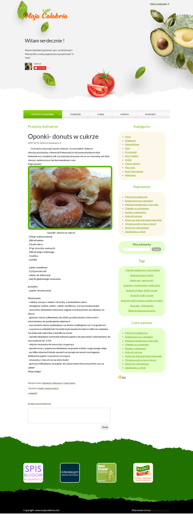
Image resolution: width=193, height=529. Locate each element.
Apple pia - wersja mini (141, 280)
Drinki (128, 159)
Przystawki (131, 152)
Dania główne (132, 144)
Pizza (128, 136)
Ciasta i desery (69, 383)
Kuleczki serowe (133, 216)
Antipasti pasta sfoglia (141, 275)
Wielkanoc (130, 175)
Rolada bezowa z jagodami (139, 200)
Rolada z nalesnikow (135, 212)
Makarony (130, 140)
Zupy (127, 148)
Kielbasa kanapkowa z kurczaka (141, 204)
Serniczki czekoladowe (137, 227)
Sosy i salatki (131, 155)
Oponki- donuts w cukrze (48, 388)
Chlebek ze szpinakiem (137, 208)
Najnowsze (57, 383)
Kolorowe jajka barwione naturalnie (143, 220)
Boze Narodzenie (134, 171)
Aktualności (47, 383)
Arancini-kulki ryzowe (141, 295)
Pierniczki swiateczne (136, 196)
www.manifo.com (161, 510)
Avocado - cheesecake (141, 305)
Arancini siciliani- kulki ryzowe (141, 290)
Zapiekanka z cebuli (135, 231)
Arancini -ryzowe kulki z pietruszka (142, 285)
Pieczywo (130, 167)
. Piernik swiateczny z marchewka (142, 270)
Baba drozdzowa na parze (141, 310)
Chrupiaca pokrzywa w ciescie (140, 223)
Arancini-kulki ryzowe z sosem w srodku (142, 300)
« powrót (32, 393)
